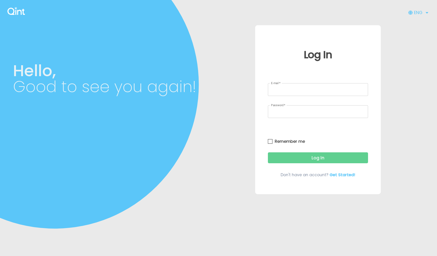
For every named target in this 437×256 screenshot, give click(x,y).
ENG (418, 13)
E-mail (275, 83)
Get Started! (342, 175)
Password (278, 105)
